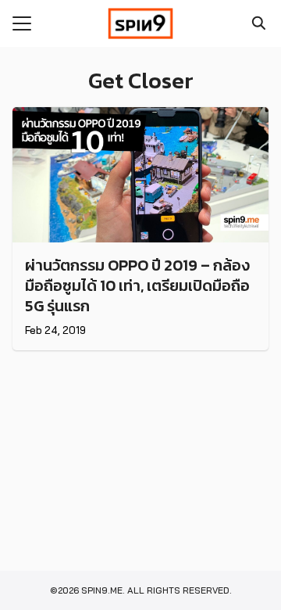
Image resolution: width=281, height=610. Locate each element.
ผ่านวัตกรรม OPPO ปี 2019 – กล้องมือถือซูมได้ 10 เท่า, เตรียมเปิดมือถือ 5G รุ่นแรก (137, 285)
